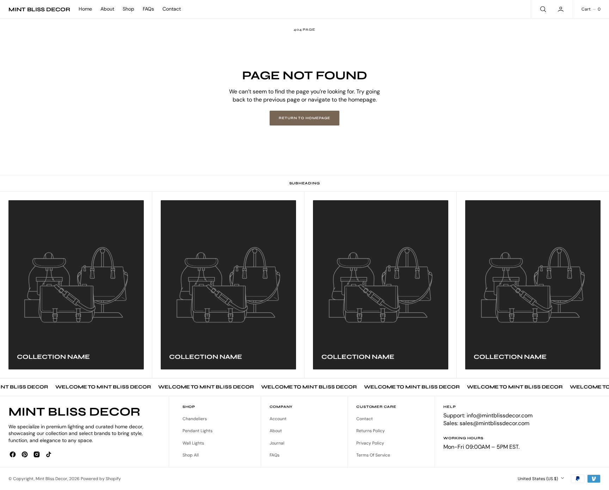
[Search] (542, 9)
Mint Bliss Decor (51, 479)
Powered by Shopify (101, 479)
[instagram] (36, 454)
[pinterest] (24, 454)
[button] (561, 9)
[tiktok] (48, 454)
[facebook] (12, 454)
